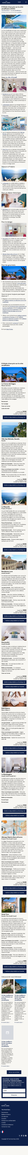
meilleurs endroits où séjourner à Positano (14, 316)
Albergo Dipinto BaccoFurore (10, 254)
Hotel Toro (5, 914)
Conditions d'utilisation (7, 1124)
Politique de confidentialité (8, 1120)
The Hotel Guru (5, 1109)
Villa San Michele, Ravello (10, 439)
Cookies (3, 1122)
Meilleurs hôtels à (5, 1114)
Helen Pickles (9, 329)
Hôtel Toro (5, 149)
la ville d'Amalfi (11, 77)
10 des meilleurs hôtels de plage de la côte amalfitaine (20, 998)
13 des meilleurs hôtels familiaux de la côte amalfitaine (6, 1044)
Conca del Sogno (21, 283)
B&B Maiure (5, 209)
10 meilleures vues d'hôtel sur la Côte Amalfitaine (14, 308)
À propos (3, 1118)
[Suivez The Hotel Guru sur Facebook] (21, 1135)
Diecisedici (5, 238)
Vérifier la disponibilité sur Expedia (14, 620)
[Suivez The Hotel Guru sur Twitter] (19, 1135)
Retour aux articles (14, 1072)
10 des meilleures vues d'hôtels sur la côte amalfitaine (7, 998)
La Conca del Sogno (8, 384)
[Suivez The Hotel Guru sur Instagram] (23, 1135)
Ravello (5, 116)
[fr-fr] (2, 1132)
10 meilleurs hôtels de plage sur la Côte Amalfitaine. (13, 311)
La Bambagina (6, 105)
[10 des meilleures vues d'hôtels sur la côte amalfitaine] (7, 986)
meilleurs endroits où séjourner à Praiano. (14, 319)
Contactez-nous (5, 1126)
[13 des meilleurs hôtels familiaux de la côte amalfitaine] (7, 1032)
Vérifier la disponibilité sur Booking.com (14, 417)
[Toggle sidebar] (26, 2)
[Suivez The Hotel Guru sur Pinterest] (26, 1135)
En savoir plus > (5, 1022)
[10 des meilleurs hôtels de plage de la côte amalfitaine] (21, 986)
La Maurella (5, 183)
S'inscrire (14, 1095)
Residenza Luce (7, 94)
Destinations (4, 1112)
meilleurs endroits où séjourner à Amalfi (13, 317)
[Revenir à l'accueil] (6, 2)
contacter (15, 323)
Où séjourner (4, 1116)
